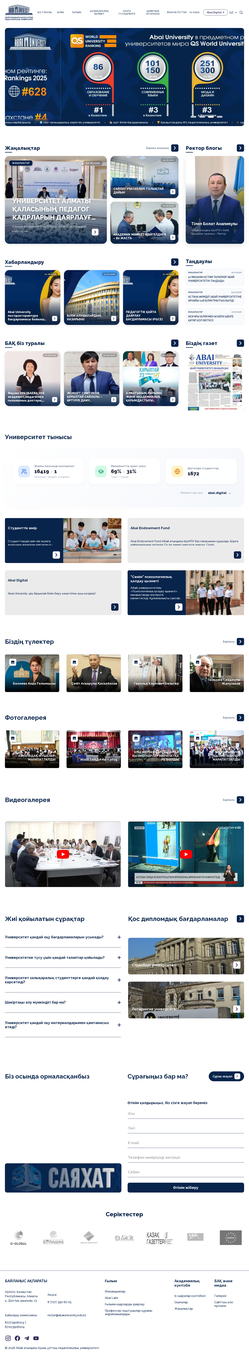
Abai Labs (111, 1298)
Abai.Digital (214, 12)
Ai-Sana (195, 12)
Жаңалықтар (183, 1308)
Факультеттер (176, 12)
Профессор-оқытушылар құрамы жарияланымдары (128, 1312)
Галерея (220, 1296)
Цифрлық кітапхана (153, 12)
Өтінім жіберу (185, 1187)
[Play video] (63, 854)
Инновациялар (115, 1291)
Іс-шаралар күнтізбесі (190, 1296)
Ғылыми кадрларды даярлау (125, 1304)
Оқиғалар (181, 1302)
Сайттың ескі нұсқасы (223, 1304)
